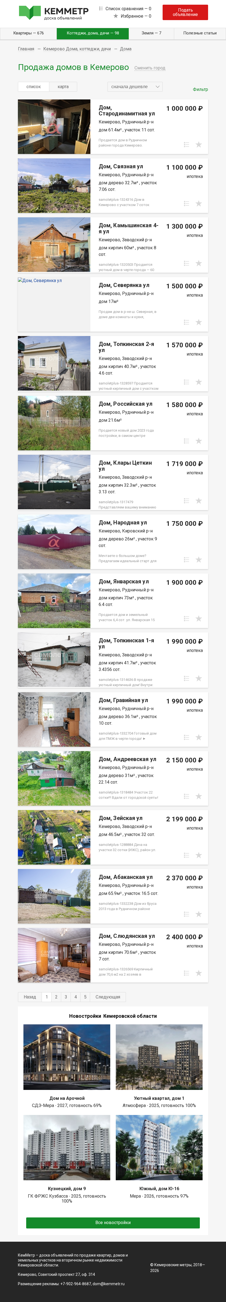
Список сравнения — (128, 8)
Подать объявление (185, 12)
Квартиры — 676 (28, 33)
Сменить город (149, 68)
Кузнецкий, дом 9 (67, 1188)
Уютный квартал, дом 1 (159, 1098)
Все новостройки (113, 1222)
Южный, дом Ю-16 (159, 1188)
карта (63, 86)
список (33, 86)
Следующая (108, 997)
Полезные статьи (200, 33)
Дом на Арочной (67, 1098)
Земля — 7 (151, 33)
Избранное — (136, 16)
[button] (135, 87)
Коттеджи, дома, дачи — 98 (93, 33)
